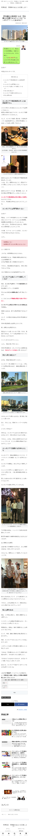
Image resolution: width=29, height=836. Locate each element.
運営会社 (21, 831)
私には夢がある (8, 95)
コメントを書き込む (14, 810)
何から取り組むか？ (9, 90)
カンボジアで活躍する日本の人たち (13, 93)
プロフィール (21, 828)
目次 (12, 77)
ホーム (8, 828)
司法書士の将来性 (6, 697)
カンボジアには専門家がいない (12, 84)
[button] (26, 442)
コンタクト (8, 831)
